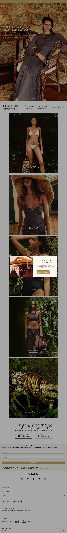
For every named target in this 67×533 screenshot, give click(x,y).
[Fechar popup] (55, 258)
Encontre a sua (43, 272)
